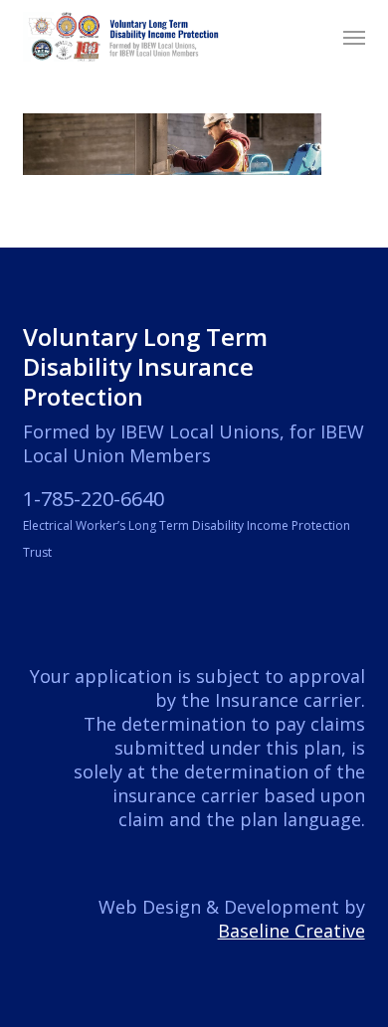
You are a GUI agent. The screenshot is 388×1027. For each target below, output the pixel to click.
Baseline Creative (291, 930)
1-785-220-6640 (93, 498)
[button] (354, 37)
